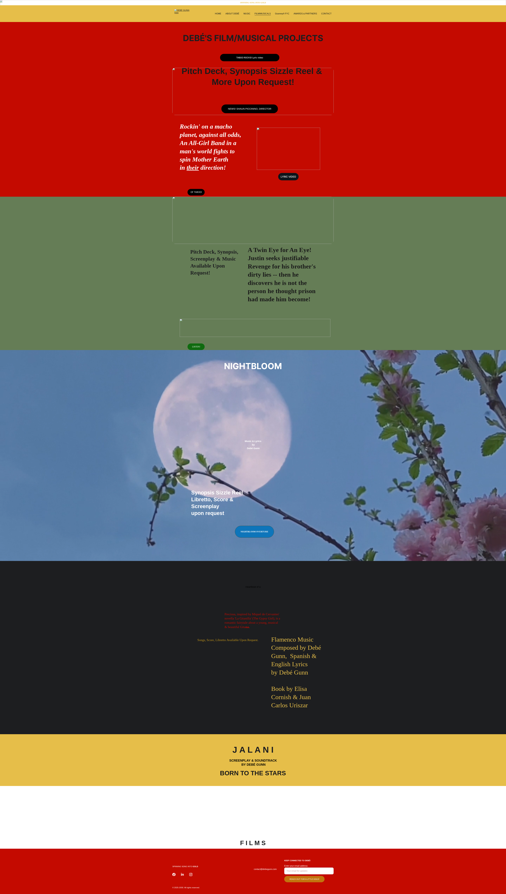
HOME (218, 14)
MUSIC (247, 14)
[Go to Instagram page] (190, 874)
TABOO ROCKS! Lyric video (249, 57)
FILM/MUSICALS (263, 14)
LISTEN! (196, 347)
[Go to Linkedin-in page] (182, 874)
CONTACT (326, 14)
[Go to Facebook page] (174, 874)
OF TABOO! (196, 192)
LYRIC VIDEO (288, 176)
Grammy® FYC (282, 14)
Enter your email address (296, 866)
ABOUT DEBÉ (232, 14)
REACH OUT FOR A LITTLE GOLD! (304, 879)
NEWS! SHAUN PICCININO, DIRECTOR (249, 109)
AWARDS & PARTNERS (305, 14)
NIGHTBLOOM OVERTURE (254, 532)
